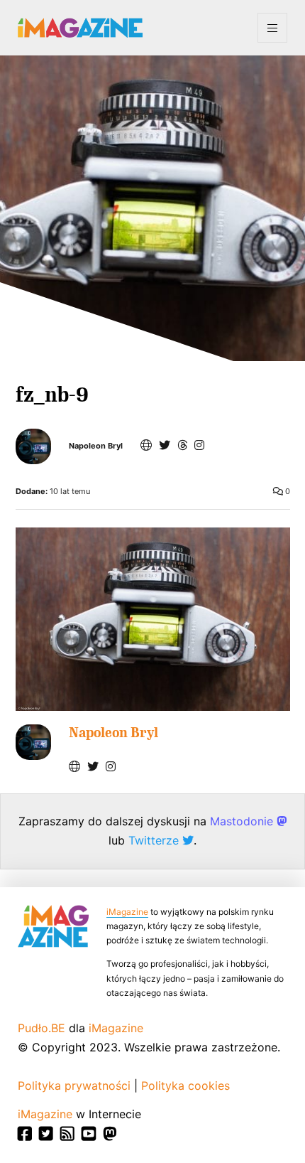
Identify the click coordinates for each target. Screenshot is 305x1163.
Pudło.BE (41, 1028)
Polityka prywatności (74, 1085)
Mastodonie (243, 821)
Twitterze (155, 840)
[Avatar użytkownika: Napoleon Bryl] (33, 742)
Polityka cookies (185, 1085)
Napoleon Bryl (96, 446)
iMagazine (127, 911)
